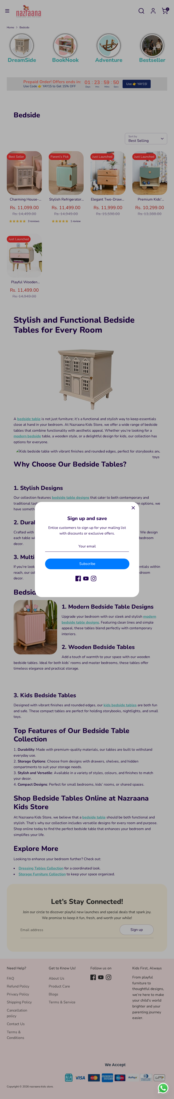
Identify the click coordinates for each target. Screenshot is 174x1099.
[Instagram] (93, 578)
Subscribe (87, 563)
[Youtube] (86, 578)
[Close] (133, 508)
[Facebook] (78, 578)
